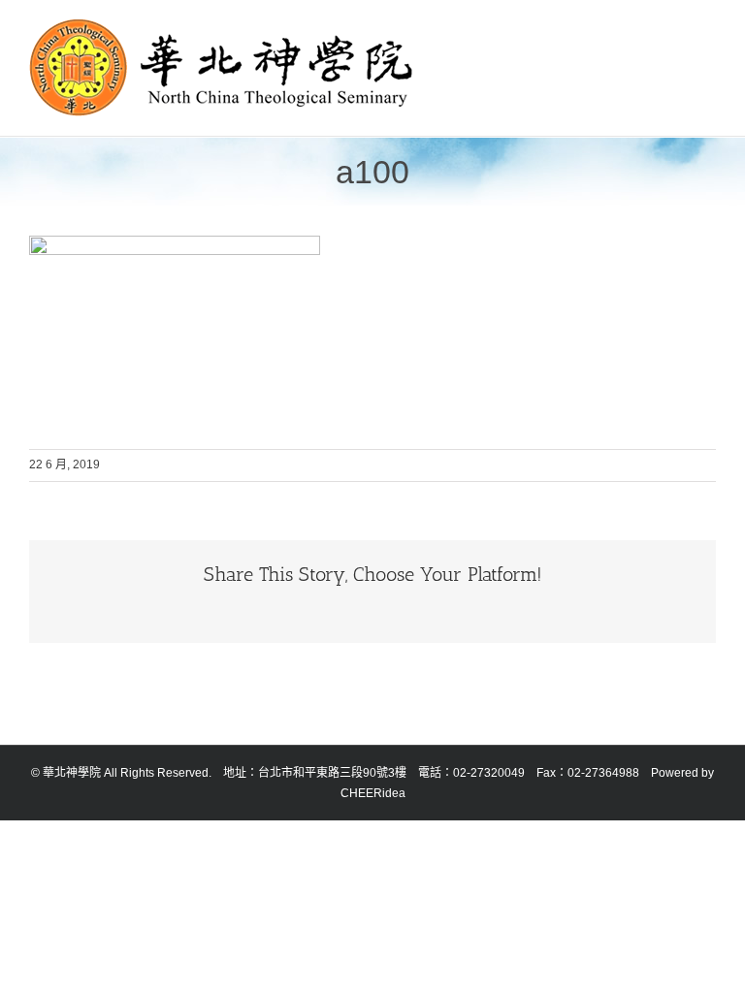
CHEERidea (372, 793)
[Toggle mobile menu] (708, 29)
